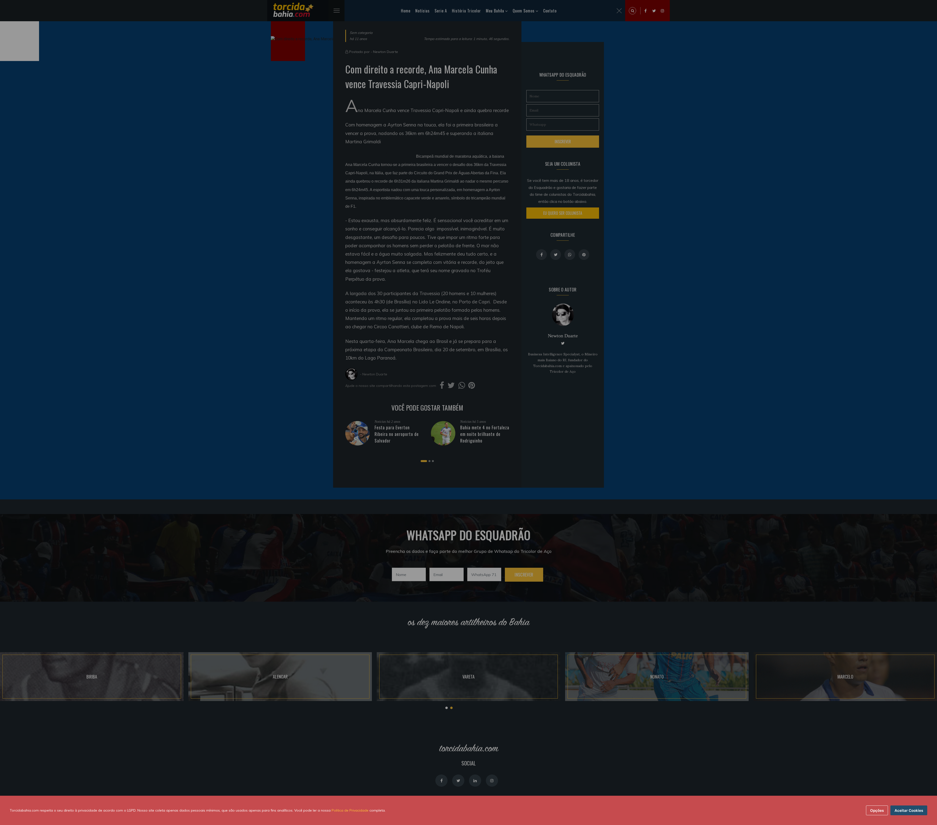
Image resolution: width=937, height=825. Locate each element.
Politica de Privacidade (350, 810)
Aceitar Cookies (909, 810)
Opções (877, 810)
